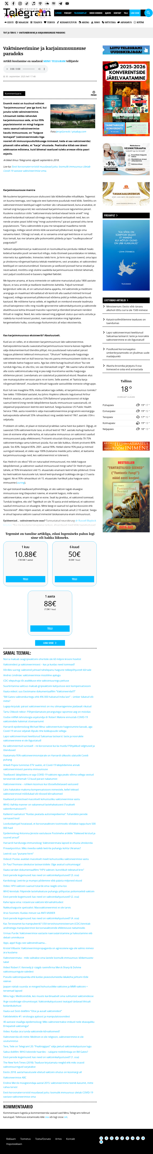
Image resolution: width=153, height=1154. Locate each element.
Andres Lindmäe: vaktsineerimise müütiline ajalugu (32, 675)
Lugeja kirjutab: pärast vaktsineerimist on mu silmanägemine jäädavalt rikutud (47, 706)
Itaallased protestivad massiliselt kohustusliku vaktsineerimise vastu (41, 799)
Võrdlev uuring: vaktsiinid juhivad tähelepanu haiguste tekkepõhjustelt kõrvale (47, 670)
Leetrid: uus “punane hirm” (18, 853)
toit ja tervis (9, 32)
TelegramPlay (80, 13)
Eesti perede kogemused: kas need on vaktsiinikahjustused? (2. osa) (41, 896)
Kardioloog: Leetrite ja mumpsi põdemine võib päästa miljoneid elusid (42, 880)
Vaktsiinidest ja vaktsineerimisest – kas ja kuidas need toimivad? (39, 664)
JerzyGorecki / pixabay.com (71, 131)
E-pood (58, 13)
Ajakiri (108, 13)
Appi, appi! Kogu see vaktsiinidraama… (24, 942)
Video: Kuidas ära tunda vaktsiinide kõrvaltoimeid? (31, 1031)
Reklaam (11, 1139)
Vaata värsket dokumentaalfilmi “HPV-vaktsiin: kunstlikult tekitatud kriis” (43, 869)
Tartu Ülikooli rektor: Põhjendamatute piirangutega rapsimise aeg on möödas (47, 711)
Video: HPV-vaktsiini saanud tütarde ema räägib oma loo (35, 886)
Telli (126, 13)
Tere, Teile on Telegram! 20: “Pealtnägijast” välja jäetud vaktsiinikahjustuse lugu (47, 1046)
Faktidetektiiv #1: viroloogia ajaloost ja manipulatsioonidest (36, 1016)
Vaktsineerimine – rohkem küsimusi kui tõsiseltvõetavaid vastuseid (40, 784)
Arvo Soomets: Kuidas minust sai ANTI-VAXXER (29, 913)
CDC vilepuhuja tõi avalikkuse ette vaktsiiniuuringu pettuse (36, 680)
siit (65, 1117)
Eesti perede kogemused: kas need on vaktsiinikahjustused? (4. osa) (41, 918)
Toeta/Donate (43, 1139)
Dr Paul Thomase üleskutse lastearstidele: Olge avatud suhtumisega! (41, 864)
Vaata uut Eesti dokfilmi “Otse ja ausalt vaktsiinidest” (32, 1011)
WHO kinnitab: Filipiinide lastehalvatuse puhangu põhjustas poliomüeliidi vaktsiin (48, 891)
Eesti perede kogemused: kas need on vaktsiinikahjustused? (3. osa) (41, 875)
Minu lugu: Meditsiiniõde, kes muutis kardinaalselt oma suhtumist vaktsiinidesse (48, 996)
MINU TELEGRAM (54, 61)
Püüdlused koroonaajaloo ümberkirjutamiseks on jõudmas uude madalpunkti (127, 353)
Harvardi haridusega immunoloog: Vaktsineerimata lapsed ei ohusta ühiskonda (48, 843)
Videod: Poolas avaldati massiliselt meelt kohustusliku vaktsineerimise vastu (46, 859)
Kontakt (117, 13)
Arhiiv (58, 1139)
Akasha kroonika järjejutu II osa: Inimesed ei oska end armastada (124, 367)
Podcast (67, 13)
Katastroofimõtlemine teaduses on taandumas (126, 321)
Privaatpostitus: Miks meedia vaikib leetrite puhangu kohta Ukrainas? (42, 848)
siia (47, 1117)
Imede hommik (95, 13)
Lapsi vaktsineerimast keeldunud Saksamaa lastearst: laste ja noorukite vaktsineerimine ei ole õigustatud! (127, 336)
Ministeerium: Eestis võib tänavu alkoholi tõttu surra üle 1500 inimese (127, 308)
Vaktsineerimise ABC (14, 1077)
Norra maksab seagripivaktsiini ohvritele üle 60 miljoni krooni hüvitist (42, 659)
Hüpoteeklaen (14, 1144)
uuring (21, 482)
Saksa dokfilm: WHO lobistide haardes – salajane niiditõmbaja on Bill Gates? (45, 1051)
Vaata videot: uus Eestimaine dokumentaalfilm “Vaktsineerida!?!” (39, 691)
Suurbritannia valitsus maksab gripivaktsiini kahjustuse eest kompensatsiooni (47, 686)
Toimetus (25, 1139)
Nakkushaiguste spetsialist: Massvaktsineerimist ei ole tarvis (37, 907)
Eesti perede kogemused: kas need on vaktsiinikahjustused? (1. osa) (41, 1057)
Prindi (94, 95)
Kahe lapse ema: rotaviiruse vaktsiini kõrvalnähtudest (33, 902)
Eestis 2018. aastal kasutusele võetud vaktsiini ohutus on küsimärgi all (42, 1072)
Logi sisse (135, 13)
